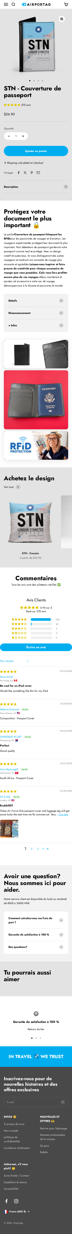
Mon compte (11, 1131)
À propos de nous (14, 1124)
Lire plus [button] (63, 814)
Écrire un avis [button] (36, 647)
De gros (44, 1146)
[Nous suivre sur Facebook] (6, 1201)
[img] (8, 672)
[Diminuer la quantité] (9, 136)
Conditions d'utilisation (17, 1148)
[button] (12, 105)
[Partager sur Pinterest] (31, 172)
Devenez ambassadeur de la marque (52, 1137)
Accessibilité (11, 1189)
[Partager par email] (38, 172)
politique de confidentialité (12, 1139)
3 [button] (38, 849)
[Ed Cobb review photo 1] (9, 829)
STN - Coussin (30, 553)
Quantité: (9, 128)
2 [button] (31, 849)
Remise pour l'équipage (53, 1128)
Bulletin (44, 1152)
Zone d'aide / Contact (16, 1175)
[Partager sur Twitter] (25, 172)
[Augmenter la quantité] (23, 136)
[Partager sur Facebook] (18, 172)
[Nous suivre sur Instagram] (16, 1201)
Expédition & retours (15, 1182)
